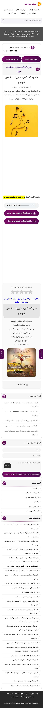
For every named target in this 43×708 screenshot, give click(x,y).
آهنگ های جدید (33, 9)
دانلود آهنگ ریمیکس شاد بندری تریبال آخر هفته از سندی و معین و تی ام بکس (21, 636)
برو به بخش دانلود (31, 59)
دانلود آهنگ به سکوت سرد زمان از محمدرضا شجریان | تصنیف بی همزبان (21, 433)
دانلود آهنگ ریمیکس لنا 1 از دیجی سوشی (27, 597)
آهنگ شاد (21, 13)
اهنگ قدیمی (36, 502)
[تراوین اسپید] (21, 378)
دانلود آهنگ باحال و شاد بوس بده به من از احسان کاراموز (22, 643)
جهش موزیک (25, 47)
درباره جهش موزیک (27, 697)
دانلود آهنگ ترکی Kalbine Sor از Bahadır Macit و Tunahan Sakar (21, 666)
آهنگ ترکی (32, 13)
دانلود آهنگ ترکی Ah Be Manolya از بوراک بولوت (24, 655)
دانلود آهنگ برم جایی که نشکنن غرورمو (19, 69)
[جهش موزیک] (31, 4)
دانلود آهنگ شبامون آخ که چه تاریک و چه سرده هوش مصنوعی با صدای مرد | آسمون (21, 534)
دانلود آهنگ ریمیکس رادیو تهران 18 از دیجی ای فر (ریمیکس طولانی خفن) (22, 603)
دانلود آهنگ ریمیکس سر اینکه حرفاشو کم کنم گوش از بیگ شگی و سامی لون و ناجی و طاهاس (22, 628)
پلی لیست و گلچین (34, 506)
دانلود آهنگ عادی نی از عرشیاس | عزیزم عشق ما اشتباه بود (22, 426)
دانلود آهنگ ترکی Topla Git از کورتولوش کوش (25, 660)
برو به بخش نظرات (12, 59)
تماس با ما (10, 693)
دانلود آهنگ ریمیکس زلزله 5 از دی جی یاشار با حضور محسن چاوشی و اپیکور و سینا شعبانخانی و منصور (22, 649)
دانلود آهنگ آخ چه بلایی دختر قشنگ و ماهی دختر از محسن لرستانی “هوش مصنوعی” (22, 551)
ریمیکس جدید (20, 9)
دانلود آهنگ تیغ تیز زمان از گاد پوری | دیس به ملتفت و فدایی (22, 420)
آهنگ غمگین (8, 9)
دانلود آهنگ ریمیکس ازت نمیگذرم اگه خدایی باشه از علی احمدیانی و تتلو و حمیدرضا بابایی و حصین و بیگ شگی (23, 559)
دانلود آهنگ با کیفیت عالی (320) (19, 213)
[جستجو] (3, 20)
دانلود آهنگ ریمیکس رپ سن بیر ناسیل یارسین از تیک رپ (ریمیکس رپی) (22, 611)
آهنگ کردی (11, 13)
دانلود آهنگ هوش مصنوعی (32, 497)
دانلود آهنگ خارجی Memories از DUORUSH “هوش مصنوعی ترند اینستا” (21, 413)
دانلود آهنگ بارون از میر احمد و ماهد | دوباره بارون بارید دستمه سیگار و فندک (21, 404)
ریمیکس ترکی (35, 488)
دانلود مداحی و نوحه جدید (32, 511)
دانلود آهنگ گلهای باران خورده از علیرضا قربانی (25, 588)
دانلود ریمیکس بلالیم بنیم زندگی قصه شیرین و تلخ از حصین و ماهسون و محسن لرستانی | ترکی (22, 619)
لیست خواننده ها (21, 693)
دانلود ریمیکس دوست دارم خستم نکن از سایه (25, 681)
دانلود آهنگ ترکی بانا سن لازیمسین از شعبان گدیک (24, 685)
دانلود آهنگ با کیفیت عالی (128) (19, 221)
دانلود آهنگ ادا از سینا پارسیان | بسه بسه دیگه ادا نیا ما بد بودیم (21, 583)
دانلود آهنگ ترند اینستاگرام (32, 493)
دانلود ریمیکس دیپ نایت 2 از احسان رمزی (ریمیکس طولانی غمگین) (21, 674)
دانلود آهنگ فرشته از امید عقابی (29, 592)
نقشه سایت (15, 697)
